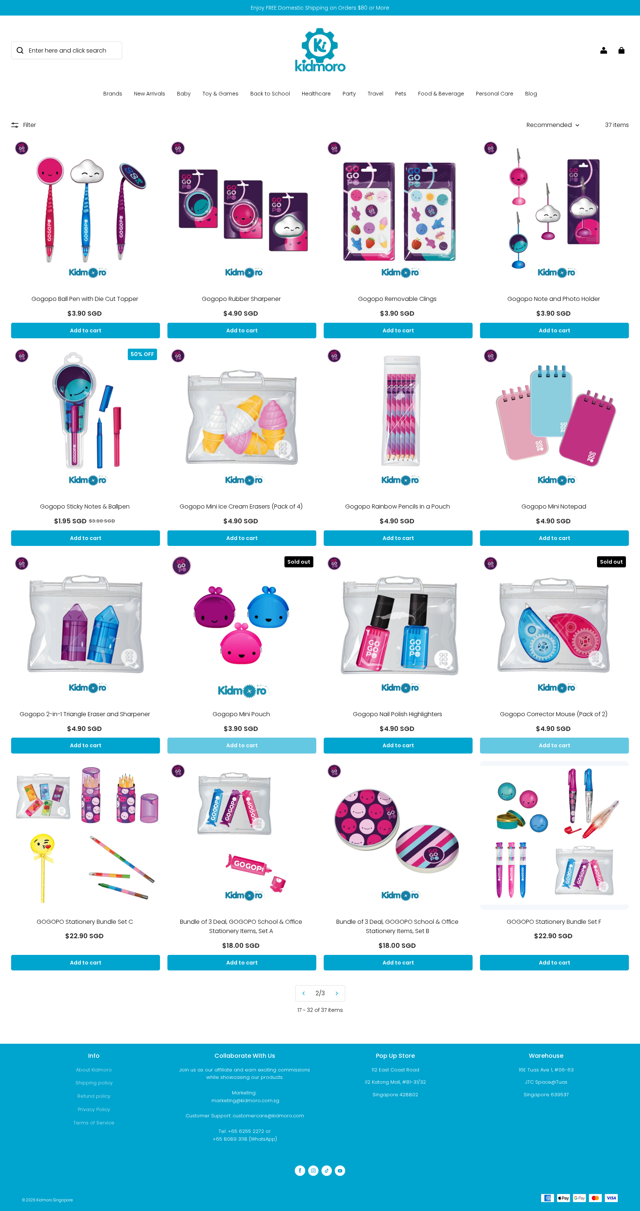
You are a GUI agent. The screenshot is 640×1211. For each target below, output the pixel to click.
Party (349, 93)
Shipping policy (94, 1082)
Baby (184, 93)
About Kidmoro (94, 1069)
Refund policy (93, 1096)
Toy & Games (221, 93)
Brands (112, 93)
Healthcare (316, 93)
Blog (531, 93)
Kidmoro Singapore (54, 1200)
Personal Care (494, 93)
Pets (400, 93)
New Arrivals (149, 93)
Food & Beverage (441, 93)
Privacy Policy (94, 1109)
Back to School (270, 93)
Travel (375, 93)
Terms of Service (93, 1122)
